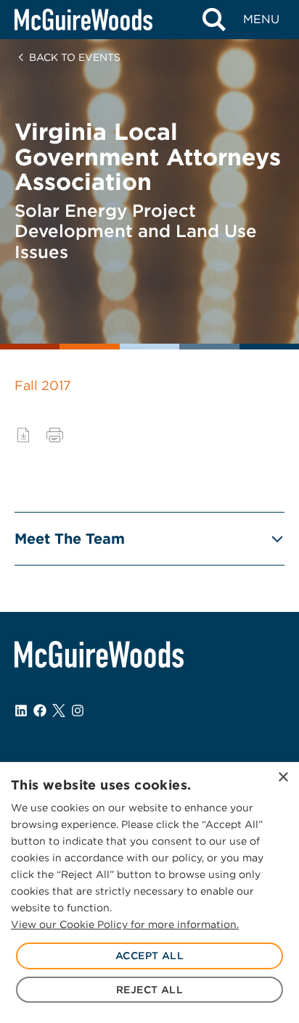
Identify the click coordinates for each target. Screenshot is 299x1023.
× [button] (282, 777)
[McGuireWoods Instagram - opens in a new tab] (77, 710)
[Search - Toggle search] (213, 19)
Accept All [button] (149, 955)
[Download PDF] (23, 435)
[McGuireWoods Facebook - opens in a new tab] (39, 710)
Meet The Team (70, 538)
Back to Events (74, 57)
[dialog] (149, 892)
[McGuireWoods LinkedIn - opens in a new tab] (21, 710)
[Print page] (55, 435)
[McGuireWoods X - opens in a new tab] (58, 710)
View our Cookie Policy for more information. (125, 924)
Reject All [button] (149, 989)
